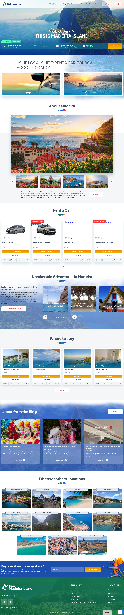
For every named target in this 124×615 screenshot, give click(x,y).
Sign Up (115, 4)
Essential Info (112, 593)
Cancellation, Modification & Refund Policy (83, 602)
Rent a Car (44, 4)
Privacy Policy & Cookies (78, 596)
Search (115, 46)
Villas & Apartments (55, 4)
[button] (111, 181)
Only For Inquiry (16, 251)
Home (38, 4)
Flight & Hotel (67, 4)
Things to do (111, 599)
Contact (97, 4)
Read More (18, 460)
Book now (15, 376)
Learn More (96, 194)
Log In (105, 4)
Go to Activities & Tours (14, 308)
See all (62, 266)
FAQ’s (72, 593)
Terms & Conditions (76, 599)
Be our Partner (75, 590)
